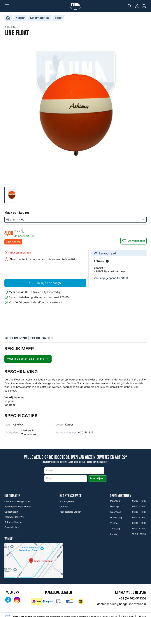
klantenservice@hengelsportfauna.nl (121, 604)
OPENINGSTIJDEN (120, 496)
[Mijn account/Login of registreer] (137, 6)
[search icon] (129, 6)
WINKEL (9, 539)
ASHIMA (10, 27)
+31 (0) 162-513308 (133, 598)
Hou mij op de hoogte (48, 283)
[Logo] (75, 5)
